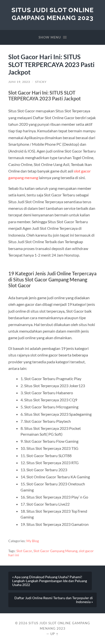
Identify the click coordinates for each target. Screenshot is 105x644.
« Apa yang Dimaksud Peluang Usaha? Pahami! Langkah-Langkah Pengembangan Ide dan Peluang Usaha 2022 (49, 581)
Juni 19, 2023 (19, 82)
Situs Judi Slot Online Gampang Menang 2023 (52, 13)
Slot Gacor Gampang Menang (55, 551)
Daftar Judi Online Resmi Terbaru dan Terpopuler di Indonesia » (53, 600)
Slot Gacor (24, 551)
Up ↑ (54, 634)
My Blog (32, 541)
